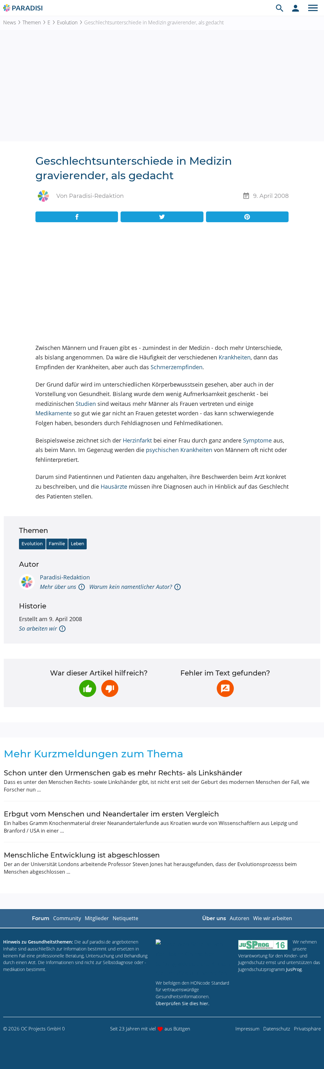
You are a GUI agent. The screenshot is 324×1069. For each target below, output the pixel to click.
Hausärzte (114, 486)
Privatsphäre (307, 1028)
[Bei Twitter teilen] (162, 216)
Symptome (257, 440)
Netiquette (125, 918)
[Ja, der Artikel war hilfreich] (87, 688)
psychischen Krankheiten (179, 450)
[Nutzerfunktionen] (295, 8)
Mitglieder (97, 918)
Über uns (214, 918)
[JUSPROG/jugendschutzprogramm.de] (263, 944)
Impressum (247, 1028)
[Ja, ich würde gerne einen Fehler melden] (225, 688)
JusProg (294, 969)
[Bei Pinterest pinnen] (247, 216)
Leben (77, 543)
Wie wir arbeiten (272, 918)
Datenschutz (276, 1028)
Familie (57, 543)
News (9, 22)
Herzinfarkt (137, 440)
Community (67, 918)
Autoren (239, 918)
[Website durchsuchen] (280, 8)
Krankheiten (235, 357)
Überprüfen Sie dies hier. (182, 1003)
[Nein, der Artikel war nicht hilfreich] (109, 688)
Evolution (67, 22)
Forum (40, 918)
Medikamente (53, 413)
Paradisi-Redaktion (65, 577)
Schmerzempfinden (176, 367)
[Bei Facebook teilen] (76, 216)
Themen (31, 22)
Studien (86, 403)
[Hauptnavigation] (313, 8)
